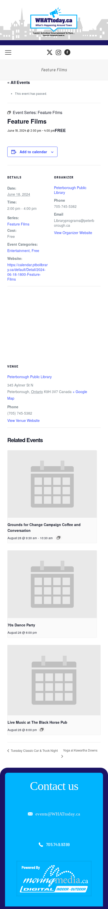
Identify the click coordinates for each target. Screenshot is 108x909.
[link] (54, 878)
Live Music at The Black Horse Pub (37, 722)
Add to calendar (33, 151)
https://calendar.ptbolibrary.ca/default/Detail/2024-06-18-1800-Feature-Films (27, 272)
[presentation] (52, 484)
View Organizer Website (73, 232)
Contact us (54, 785)
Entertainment (18, 250)
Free (35, 250)
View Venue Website (23, 420)
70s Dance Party (21, 624)
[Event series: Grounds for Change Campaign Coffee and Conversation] (58, 537)
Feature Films (18, 223)
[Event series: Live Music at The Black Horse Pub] (41, 729)
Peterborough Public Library (70, 190)
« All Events (18, 82)
